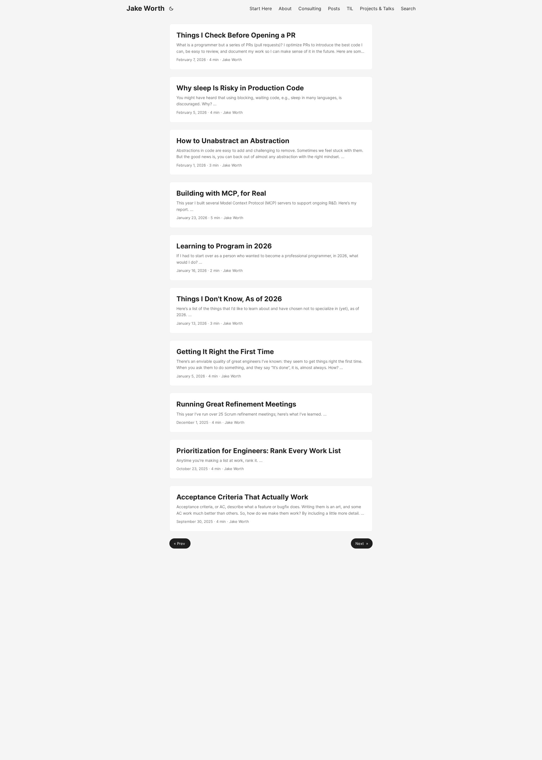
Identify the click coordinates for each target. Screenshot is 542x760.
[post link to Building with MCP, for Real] (271, 205)
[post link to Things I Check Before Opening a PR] (271, 46)
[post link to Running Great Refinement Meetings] (271, 412)
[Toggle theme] (171, 8)
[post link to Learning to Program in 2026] (271, 257)
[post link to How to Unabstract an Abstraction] (271, 152)
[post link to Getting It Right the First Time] (271, 363)
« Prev (180, 543)
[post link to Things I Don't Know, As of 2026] (271, 310)
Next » (361, 543)
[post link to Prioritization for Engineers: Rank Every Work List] (271, 459)
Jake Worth (145, 8)
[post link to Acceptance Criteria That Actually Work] (271, 508)
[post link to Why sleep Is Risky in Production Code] (271, 99)
